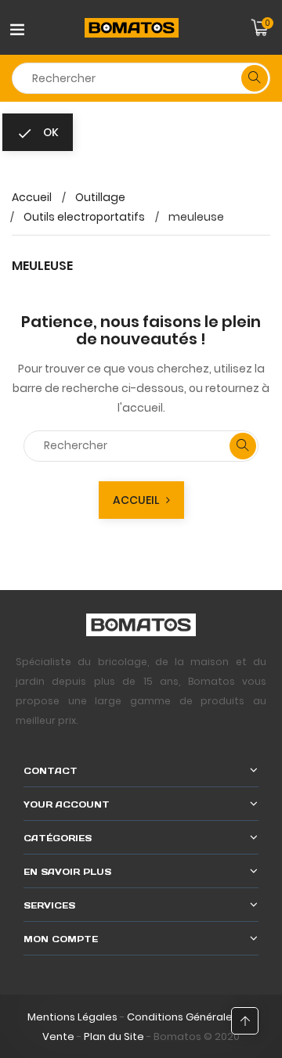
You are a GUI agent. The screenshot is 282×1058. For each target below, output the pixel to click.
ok (37, 133)
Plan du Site (114, 1036)
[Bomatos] (141, 624)
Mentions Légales (72, 1016)
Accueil (139, 500)
